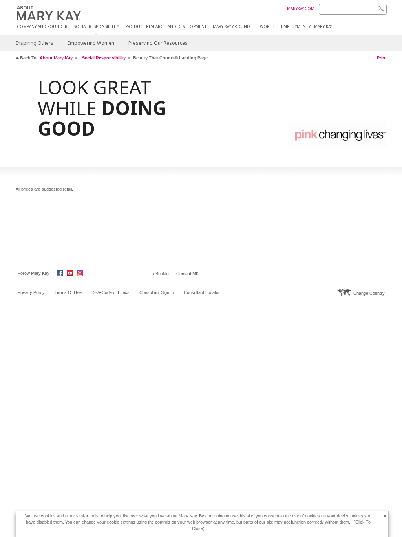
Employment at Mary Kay (306, 26)
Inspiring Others (34, 43)
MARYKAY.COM (300, 8)
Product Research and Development (165, 26)
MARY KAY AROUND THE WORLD (244, 26)
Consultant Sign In (156, 292)
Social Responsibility (96, 26)
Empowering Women (91, 43)
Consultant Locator (202, 292)
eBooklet (161, 273)
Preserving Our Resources (158, 43)
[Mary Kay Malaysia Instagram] (80, 272)
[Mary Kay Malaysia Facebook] (60, 272)
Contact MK (187, 273)
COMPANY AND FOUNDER (42, 26)
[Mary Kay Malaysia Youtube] (70, 272)
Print (382, 57)
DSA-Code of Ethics (110, 292)
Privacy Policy (31, 292)
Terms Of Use (68, 292)
